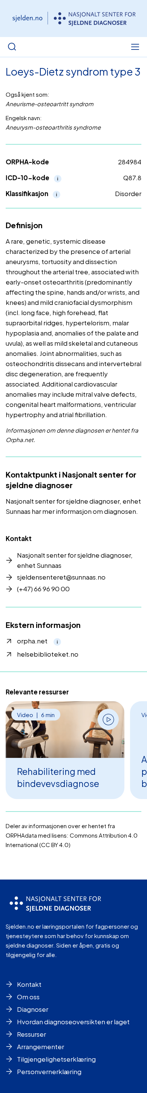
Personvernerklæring (49, 1071)
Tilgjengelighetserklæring (56, 1059)
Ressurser (31, 1034)
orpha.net (32, 641)
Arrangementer (40, 1046)
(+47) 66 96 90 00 (43, 588)
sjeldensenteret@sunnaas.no (61, 577)
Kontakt (29, 984)
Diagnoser (32, 1009)
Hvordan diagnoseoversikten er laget (73, 1021)
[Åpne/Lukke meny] (134, 46)
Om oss (28, 997)
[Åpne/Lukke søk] (12, 46)
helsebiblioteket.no (47, 654)
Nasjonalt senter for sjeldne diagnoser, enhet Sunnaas (75, 560)
